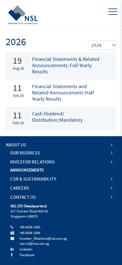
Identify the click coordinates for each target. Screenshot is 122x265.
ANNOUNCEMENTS (27, 170)
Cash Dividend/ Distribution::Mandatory (57, 117)
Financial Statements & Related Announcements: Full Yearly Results (65, 65)
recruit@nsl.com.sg (34, 243)
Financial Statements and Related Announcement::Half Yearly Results (63, 92)
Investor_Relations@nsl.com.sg (43, 238)
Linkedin (26, 249)
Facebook (27, 255)
